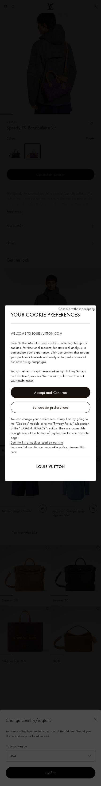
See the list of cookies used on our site (37, 442)
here (14, 452)
